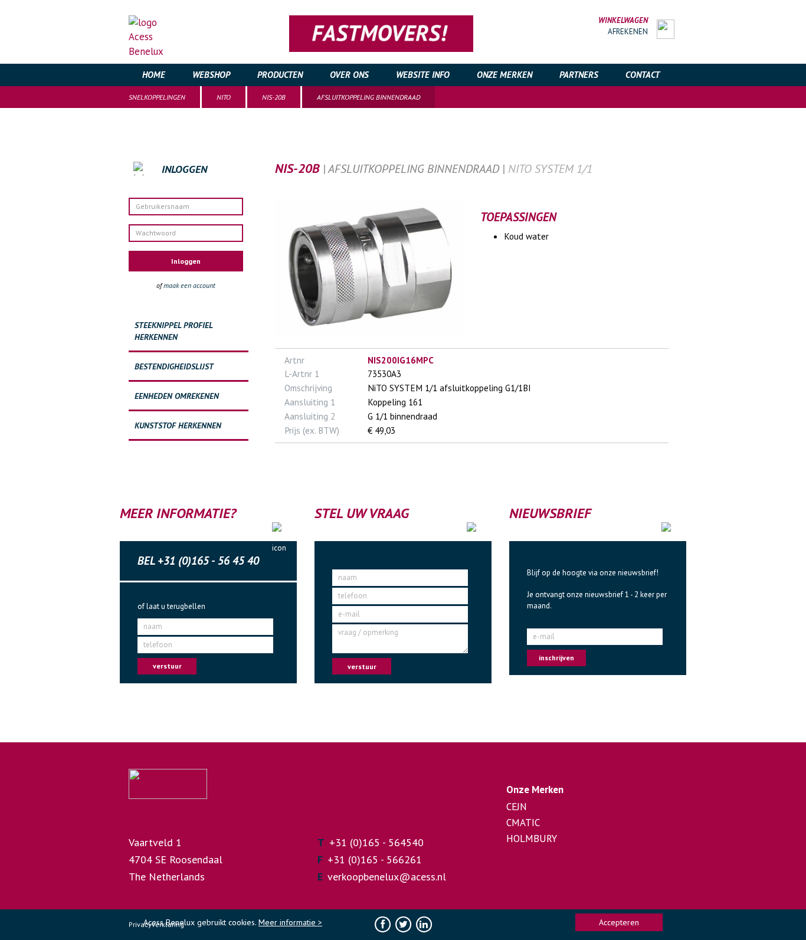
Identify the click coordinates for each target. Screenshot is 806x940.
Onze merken (504, 74)
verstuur (167, 665)
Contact (642, 74)
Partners (578, 74)
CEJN (516, 806)
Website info (423, 74)
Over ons (349, 74)
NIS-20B (274, 97)
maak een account (189, 285)
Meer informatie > (290, 922)
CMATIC (523, 822)
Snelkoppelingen (157, 97)
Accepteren (619, 922)
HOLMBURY (531, 838)
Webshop (211, 74)
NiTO (224, 97)
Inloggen (186, 261)
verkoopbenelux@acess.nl (386, 876)
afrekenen (628, 32)
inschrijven (556, 657)
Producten (280, 74)
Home (153, 74)
